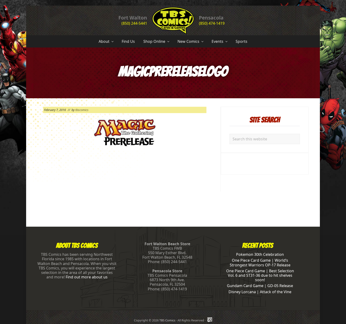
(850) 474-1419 (212, 23)
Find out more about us (87, 277)
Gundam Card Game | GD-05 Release (260, 285)
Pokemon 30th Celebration (260, 254)
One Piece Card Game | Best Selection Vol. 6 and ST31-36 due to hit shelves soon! (260, 275)
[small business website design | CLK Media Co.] (209, 320)
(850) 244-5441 (134, 23)
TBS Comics (167, 320)
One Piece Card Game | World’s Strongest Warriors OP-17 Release (260, 262)
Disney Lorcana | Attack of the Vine (260, 291)
